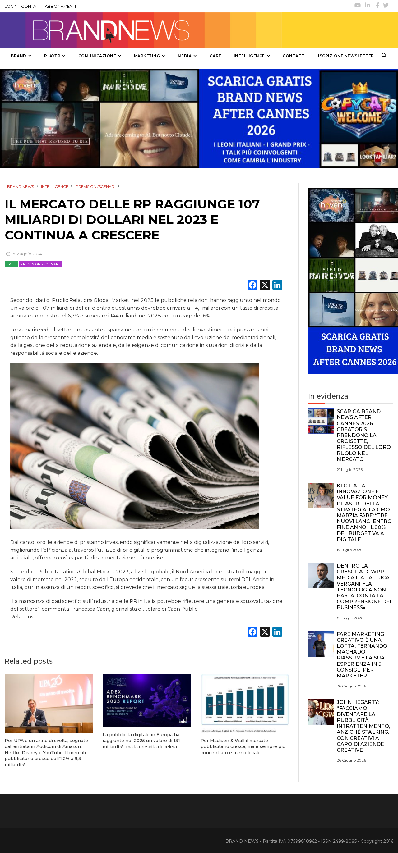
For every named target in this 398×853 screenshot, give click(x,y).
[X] (265, 285)
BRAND (18, 55)
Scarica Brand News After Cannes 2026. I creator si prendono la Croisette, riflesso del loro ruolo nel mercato (364, 435)
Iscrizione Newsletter (346, 55)
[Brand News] (141, 30)
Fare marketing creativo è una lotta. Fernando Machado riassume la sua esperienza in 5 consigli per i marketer (362, 655)
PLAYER (52, 55)
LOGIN (11, 6)
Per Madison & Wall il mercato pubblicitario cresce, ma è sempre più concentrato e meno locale (243, 746)
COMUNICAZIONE (97, 55)
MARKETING (147, 55)
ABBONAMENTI (60, 6)
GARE (215, 55)
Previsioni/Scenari (40, 264)
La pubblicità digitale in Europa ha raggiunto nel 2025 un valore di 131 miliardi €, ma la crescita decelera (141, 741)
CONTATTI (31, 6)
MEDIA (185, 55)
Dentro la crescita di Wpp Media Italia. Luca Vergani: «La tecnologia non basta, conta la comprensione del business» (365, 586)
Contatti (294, 55)
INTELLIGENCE (249, 55)
